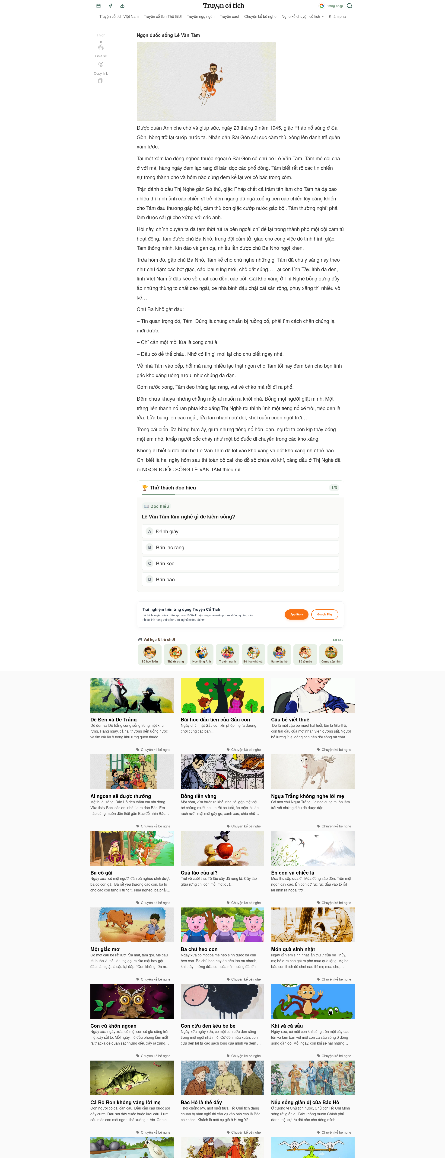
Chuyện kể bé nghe (260, 16)
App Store (296, 614)
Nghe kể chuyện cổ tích (301, 16)
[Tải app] (122, 6)
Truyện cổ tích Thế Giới (163, 16)
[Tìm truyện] (349, 6)
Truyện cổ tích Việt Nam (119, 16)
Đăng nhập (335, 5)
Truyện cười (229, 16)
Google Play (324, 614)
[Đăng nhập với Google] (322, 6)
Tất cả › (338, 640)
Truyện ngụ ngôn (201, 16)
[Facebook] (110, 6)
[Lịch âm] (98, 6)
